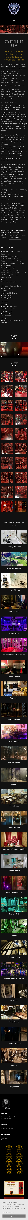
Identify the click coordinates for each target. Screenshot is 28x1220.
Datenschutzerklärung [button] (9, 1212)
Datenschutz (4, 1140)
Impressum (4, 1138)
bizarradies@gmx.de (7, 1128)
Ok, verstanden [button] (14, 1216)
